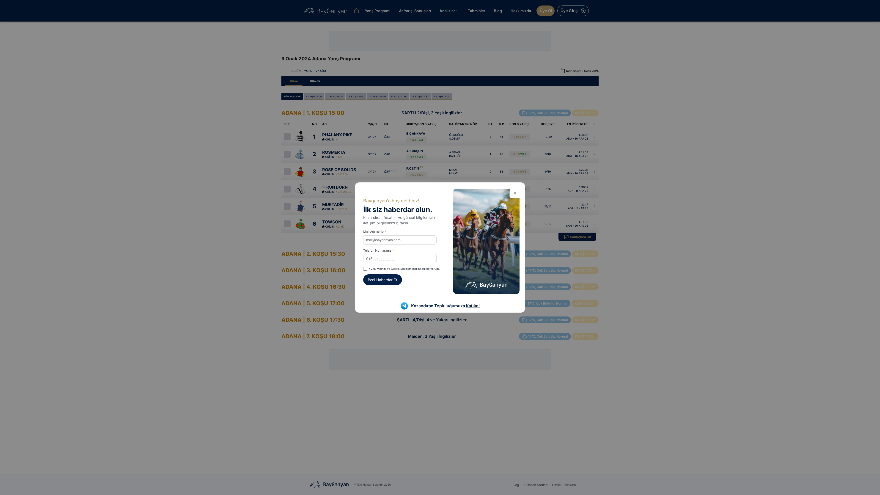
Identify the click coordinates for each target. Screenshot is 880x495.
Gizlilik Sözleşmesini (404, 268)
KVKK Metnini (377, 268)
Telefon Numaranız (378, 250)
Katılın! (473, 305)
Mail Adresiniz (374, 232)
